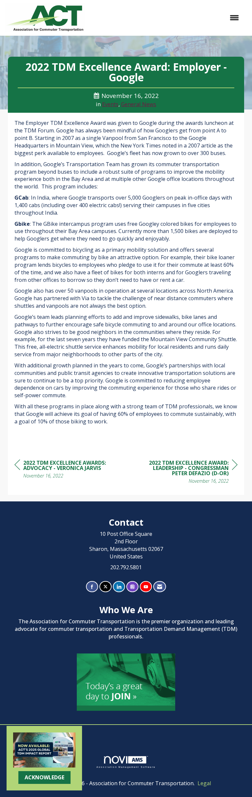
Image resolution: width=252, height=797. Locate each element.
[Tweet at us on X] (105, 587)
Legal (204, 783)
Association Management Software (126, 767)
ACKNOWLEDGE (44, 777)
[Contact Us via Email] (159, 587)
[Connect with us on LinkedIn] (119, 587)
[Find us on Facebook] (92, 587)
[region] (188, 472)
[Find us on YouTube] (146, 587)
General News (138, 104)
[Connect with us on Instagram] (132, 587)
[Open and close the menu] (165, 18)
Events (110, 104)
